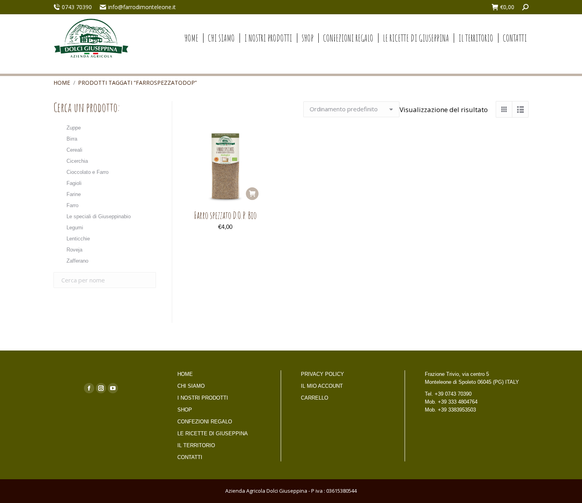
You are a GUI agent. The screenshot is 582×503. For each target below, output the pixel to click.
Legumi (75, 228)
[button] (252, 193)
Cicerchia (77, 161)
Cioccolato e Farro (87, 172)
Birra (72, 139)
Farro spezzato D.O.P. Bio (225, 215)
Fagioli (74, 183)
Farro (72, 205)
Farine (74, 194)
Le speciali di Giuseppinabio (99, 216)
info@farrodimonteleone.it (142, 7)
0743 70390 (77, 7)
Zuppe (74, 128)
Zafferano (77, 261)
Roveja (74, 250)
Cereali (74, 150)
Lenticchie (78, 239)
